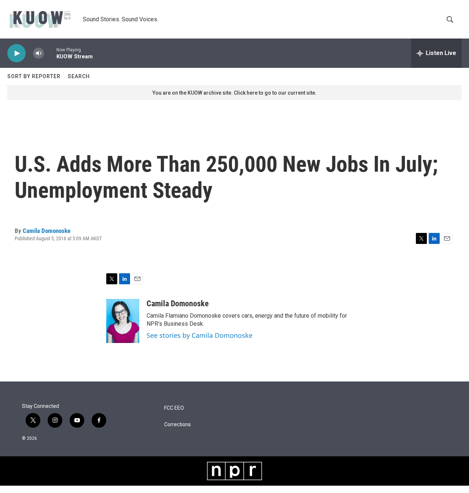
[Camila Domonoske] (122, 321)
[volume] (38, 53)
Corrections (177, 424)
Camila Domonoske (46, 230)
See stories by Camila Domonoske (199, 335)
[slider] (50, 53)
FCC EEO (174, 408)
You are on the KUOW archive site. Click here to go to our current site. (234, 93)
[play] (16, 53)
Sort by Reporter (33, 76)
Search (79, 76)
